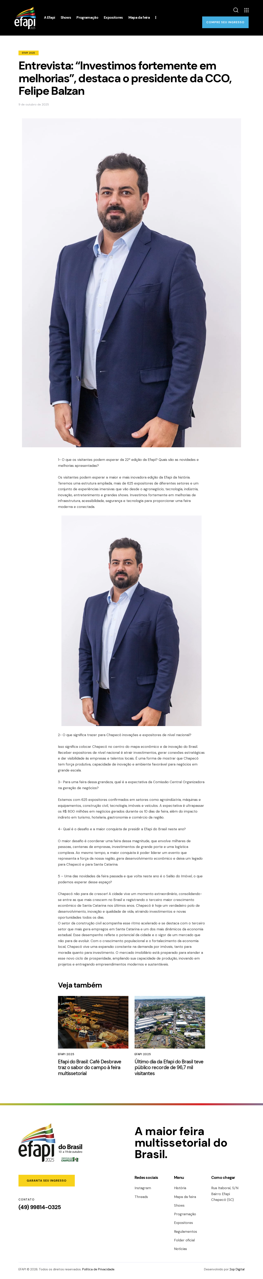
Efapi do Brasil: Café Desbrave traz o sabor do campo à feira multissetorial (89, 1068)
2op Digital (237, 1269)
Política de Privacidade (98, 1269)
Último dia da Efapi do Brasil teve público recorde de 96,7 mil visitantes (169, 1068)
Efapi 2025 (28, 52)
